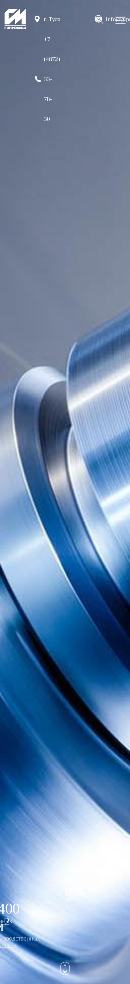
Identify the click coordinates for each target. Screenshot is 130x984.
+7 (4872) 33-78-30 (49, 79)
